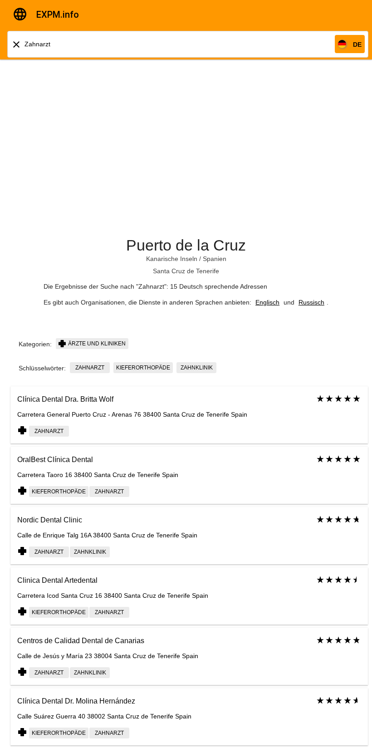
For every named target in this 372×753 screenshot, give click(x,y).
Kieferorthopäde (143, 367)
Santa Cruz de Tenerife (186, 271)
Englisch (267, 302)
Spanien (214, 258)
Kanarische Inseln (171, 258)
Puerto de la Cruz (186, 245)
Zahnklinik (197, 367)
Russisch (311, 302)
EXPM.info (57, 14)
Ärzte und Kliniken (96, 343)
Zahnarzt (89, 367)
